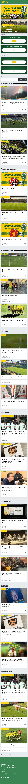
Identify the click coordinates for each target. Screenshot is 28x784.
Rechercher (4, 76)
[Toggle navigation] (25, 2)
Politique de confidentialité (14, 760)
